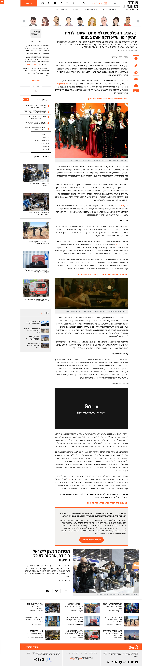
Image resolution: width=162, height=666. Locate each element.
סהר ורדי (67, 580)
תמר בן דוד (119, 611)
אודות (114, 3)
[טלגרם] (55, 3)
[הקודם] (138, 21)
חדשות (44, 134)
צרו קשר (68, 653)
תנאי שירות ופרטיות (77, 653)
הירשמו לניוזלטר (97, 3)
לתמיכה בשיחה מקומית (91, 540)
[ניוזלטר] (136, 662)
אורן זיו (81, 611)
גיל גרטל (40, 624)
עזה (74, 9)
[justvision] (49, 660)
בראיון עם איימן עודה (62, 84)
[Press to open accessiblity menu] (2, 2)
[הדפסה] (136, 85)
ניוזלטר (86, 653)
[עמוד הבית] (131, 5)
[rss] (108, 662)
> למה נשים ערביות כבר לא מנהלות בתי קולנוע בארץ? (107, 98)
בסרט (69, 479)
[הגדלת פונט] (137, 91)
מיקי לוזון (40, 611)
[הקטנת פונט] (134, 91)
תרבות (45, 149)
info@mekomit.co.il (34, 64)
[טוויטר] (49, 3)
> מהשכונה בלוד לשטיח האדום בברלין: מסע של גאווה (107, 503)
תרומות (91, 653)
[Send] (84, 3)
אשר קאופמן (79, 624)
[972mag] (39, 660)
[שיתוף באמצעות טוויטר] (136, 65)
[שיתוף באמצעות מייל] (136, 79)
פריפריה (44, 143)
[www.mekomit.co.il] (45, 323)
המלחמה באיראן (109, 9)
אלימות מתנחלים (89, 9)
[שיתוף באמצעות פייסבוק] (136, 59)
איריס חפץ (129, 51)
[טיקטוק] (61, 3)
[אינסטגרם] (73, 3)
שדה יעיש (80, 638)
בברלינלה (119, 244)
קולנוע (45, 146)
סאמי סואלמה (39, 638)
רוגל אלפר (120, 206)
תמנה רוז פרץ (118, 624)
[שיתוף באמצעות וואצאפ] (136, 72)
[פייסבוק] (42, 3)
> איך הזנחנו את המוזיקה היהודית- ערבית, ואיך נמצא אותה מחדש (103, 274)
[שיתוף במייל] (47, 591)
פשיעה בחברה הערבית (57, 9)
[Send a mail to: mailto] (36, 90)
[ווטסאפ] (67, 3)
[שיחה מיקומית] (133, 647)
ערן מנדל (72, 659)
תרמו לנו (29, 3)
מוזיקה (45, 137)
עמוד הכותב (36, 80)
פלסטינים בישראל (40, 140)
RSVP (80, 659)
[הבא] (24, 21)
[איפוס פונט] (135, 91)
